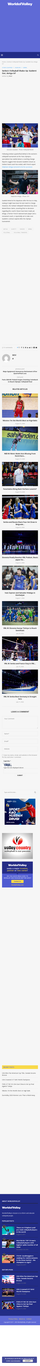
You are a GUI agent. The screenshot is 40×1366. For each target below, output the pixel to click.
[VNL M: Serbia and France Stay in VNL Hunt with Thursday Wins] (20, 648)
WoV (10, 76)
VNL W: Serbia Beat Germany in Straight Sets (20, 697)
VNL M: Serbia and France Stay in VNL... (20, 663)
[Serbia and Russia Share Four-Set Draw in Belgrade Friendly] (20, 507)
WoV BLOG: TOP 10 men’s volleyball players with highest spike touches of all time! (27, 1243)
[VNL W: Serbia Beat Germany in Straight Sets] (20, 682)
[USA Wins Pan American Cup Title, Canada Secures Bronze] (8, 1279)
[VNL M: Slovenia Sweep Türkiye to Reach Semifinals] (20, 613)
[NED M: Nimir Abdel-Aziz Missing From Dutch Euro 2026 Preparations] (20, 439)
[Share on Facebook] (21, 347)
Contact (29, 1319)
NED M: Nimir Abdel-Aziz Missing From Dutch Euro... (20, 454)
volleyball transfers (20, 232)
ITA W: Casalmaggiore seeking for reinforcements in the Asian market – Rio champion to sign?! (27, 1259)
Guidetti (13, 229)
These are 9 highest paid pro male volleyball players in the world (26, 1230)
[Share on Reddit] (29, 347)
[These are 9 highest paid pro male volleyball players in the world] (8, 1231)
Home (4, 62)
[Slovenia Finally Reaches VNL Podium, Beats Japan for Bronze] (20, 542)
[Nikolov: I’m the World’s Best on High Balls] (20, 405)
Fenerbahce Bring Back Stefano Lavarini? (20, 489)
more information (15, 1361)
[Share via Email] (36, 347)
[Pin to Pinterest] (25, 347)
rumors (22, 229)
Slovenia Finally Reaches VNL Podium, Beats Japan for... (20, 558)
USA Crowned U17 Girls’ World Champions (16, 1080)
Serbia (30, 229)
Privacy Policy (13, 1319)
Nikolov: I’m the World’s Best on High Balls (20, 420)
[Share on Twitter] (23, 347)
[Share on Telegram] (34, 347)
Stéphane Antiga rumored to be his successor (17, 167)
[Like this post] (19, 347)
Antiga (5, 229)
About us (22, 1319)
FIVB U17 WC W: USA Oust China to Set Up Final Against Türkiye (26, 1304)
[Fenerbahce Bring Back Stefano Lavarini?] (20, 474)
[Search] (38, 55)
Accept (27, 1361)
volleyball (6, 232)
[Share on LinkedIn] (27, 347)
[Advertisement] (20, 29)
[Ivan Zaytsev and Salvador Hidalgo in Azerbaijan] (20, 578)
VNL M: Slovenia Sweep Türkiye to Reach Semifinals (20, 629)
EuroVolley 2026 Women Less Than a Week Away (18, 1095)
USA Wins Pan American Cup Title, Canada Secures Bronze (27, 1278)
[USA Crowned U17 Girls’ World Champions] (8, 1292)
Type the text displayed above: (13, 768)
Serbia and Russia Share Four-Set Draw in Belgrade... (20, 523)
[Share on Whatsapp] (32, 347)
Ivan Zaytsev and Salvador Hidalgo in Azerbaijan (20, 594)
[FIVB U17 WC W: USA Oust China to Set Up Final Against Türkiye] (8, 1305)
